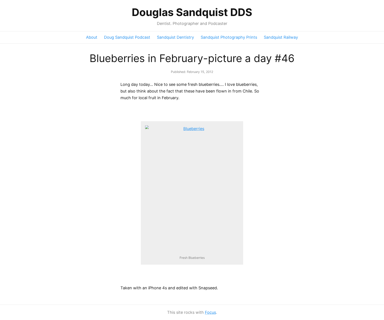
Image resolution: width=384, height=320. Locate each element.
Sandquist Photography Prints (229, 37)
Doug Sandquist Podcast (127, 37)
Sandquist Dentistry (175, 37)
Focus (210, 312)
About (91, 37)
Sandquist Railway (281, 37)
